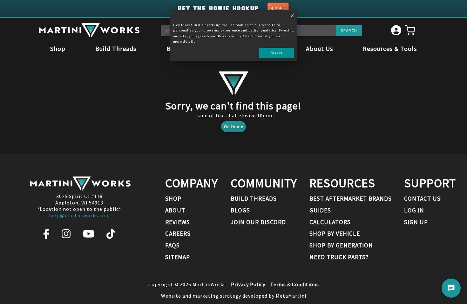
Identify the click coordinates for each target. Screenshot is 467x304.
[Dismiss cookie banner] (292, 16)
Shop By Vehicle (334, 233)
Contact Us (422, 198)
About (175, 210)
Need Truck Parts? (339, 257)
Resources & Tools (390, 48)
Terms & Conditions (294, 284)
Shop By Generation (341, 245)
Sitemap (177, 257)
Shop (57, 48)
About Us (319, 48)
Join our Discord (258, 222)
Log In (414, 210)
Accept (276, 52)
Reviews (177, 222)
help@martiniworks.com (79, 215)
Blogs (240, 210)
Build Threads (115, 48)
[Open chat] (451, 288)
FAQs (172, 245)
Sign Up (416, 222)
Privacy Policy (248, 284)
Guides (320, 210)
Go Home (233, 126)
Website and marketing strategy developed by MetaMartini (233, 296)
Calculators (330, 222)
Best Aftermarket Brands (350, 198)
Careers (178, 233)
